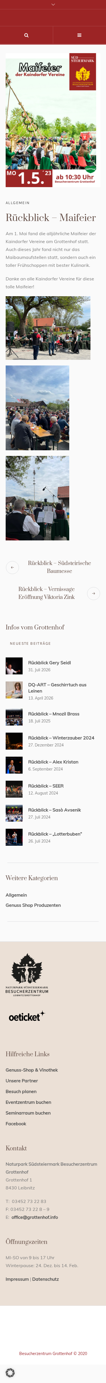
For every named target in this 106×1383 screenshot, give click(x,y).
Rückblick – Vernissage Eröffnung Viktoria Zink (46, 593)
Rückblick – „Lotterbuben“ (55, 834)
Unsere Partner (22, 1080)
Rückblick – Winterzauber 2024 (61, 738)
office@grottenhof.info (35, 1217)
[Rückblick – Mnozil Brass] (14, 716)
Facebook (16, 1123)
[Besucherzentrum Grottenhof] (53, 1336)
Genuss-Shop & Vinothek (32, 1070)
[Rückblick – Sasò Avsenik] (14, 812)
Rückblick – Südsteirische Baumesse (59, 567)
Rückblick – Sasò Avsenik (54, 810)
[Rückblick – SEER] (14, 788)
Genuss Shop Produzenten (33, 905)
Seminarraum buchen (28, 1113)
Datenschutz (45, 1279)
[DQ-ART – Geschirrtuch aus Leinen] (14, 689)
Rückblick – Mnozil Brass (53, 714)
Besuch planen (21, 1091)
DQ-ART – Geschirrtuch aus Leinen (57, 688)
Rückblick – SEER (46, 786)
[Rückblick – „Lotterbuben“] (14, 836)
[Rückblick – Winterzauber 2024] (14, 740)
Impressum (17, 1279)
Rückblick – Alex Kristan (53, 762)
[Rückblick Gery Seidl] (14, 665)
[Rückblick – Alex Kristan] (14, 764)
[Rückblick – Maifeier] (53, 119)
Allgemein (18, 202)
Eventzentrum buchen (28, 1102)
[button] (10, 1373)
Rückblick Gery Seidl (49, 662)
